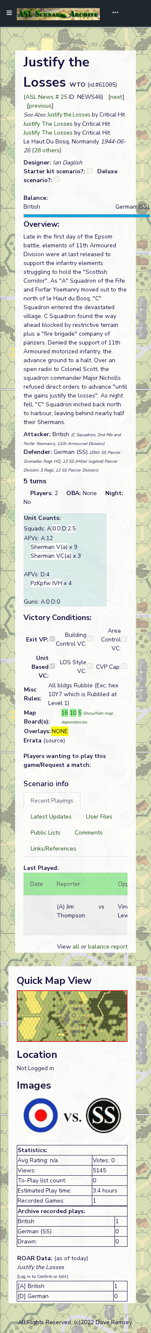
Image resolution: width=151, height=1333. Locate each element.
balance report (108, 947)
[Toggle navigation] (112, 13)
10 (73, 713)
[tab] (52, 800)
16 (64, 713)
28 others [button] (47, 150)
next (116, 97)
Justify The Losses (48, 124)
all (76, 947)
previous (40, 106)
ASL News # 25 (46, 97)
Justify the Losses (69, 115)
